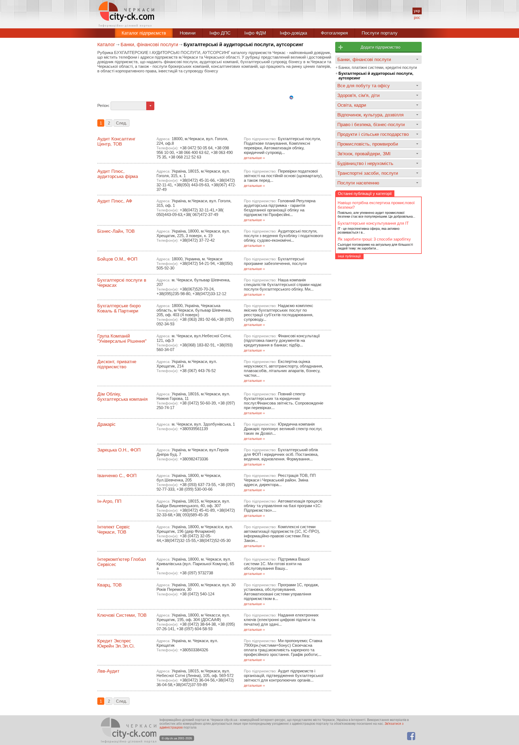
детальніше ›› (254, 158)
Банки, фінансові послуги (149, 44)
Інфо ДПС (220, 33)
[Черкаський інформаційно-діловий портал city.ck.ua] (126, 14)
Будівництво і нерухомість (365, 163)
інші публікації (349, 256)
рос (417, 17)
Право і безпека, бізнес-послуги (371, 124)
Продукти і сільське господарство (373, 134)
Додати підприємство (380, 47)
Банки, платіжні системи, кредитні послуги (377, 67)
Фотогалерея (334, 33)
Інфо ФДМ (255, 33)
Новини (188, 33)
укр (417, 10)
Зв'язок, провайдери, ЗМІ (364, 153)
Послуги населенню (358, 182)
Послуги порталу (380, 33)
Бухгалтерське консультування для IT (373, 223)
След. (121, 123)
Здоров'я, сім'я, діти (358, 95)
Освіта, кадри (351, 105)
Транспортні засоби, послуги (367, 173)
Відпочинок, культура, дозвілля (370, 114)
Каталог (106, 44)
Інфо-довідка (293, 33)
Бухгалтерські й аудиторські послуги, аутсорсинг (375, 75)
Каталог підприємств (144, 33)
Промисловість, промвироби (367, 143)
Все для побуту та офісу (363, 85)
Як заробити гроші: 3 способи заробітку (374, 239)
